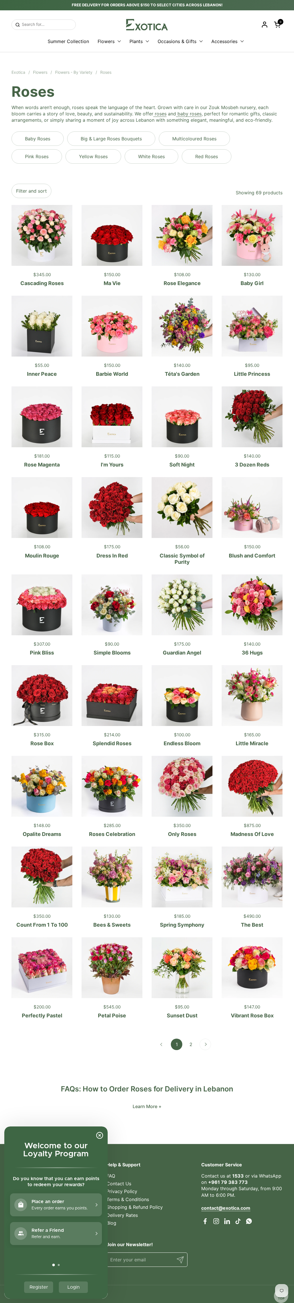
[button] (278, 24)
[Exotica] (147, 24)
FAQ (111, 1176)
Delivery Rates (122, 1215)
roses (160, 114)
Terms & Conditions (128, 1199)
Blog (111, 1223)
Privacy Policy (122, 1191)
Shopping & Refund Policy (135, 1207)
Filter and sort (31, 191)
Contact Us (119, 1183)
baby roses (189, 114)
